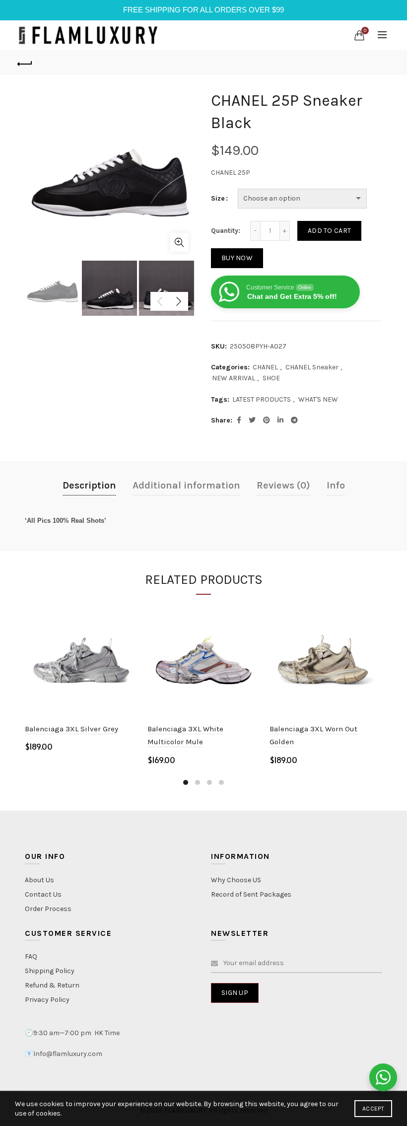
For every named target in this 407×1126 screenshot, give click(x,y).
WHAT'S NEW (318, 399)
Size (218, 198)
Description (89, 485)
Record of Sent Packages (251, 894)
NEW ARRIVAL (233, 378)
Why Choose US (236, 880)
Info (336, 485)
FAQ (31, 956)
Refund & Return (52, 985)
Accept (373, 1108)
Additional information (186, 485)
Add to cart (329, 230)
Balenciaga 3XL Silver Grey (71, 728)
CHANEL (265, 367)
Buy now (237, 258)
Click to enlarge (179, 242)
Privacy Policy (47, 999)
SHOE (271, 378)
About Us (39, 880)
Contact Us (43, 894)
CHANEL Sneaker (312, 367)
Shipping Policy (49, 971)
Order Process (48, 909)
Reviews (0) (283, 485)
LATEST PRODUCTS (261, 399)
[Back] (25, 62)
